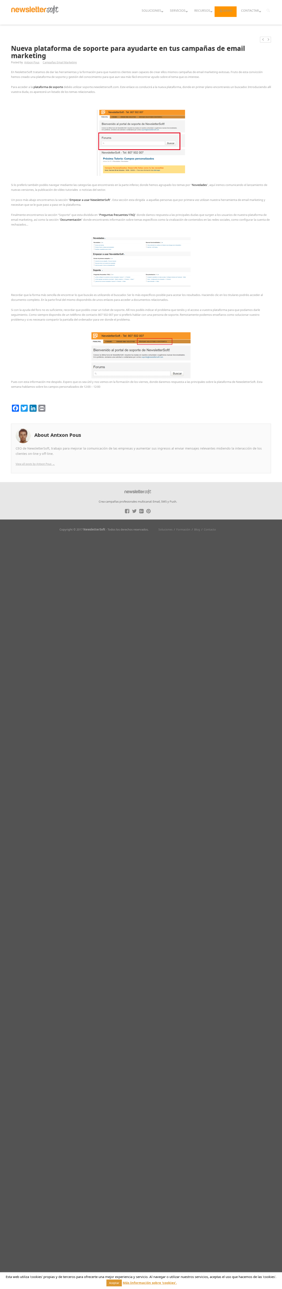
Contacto (210, 529)
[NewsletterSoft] (39, 12)
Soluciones (165, 529)
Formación (183, 529)
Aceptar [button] (114, 1283)
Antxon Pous (31, 62)
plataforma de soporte (48, 87)
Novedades (199, 185)
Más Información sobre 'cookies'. (150, 1282)
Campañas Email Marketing (60, 62)
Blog (197, 529)
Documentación (70, 220)
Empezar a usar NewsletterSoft (90, 200)
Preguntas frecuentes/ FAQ (117, 215)
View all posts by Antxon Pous (35, 464)
